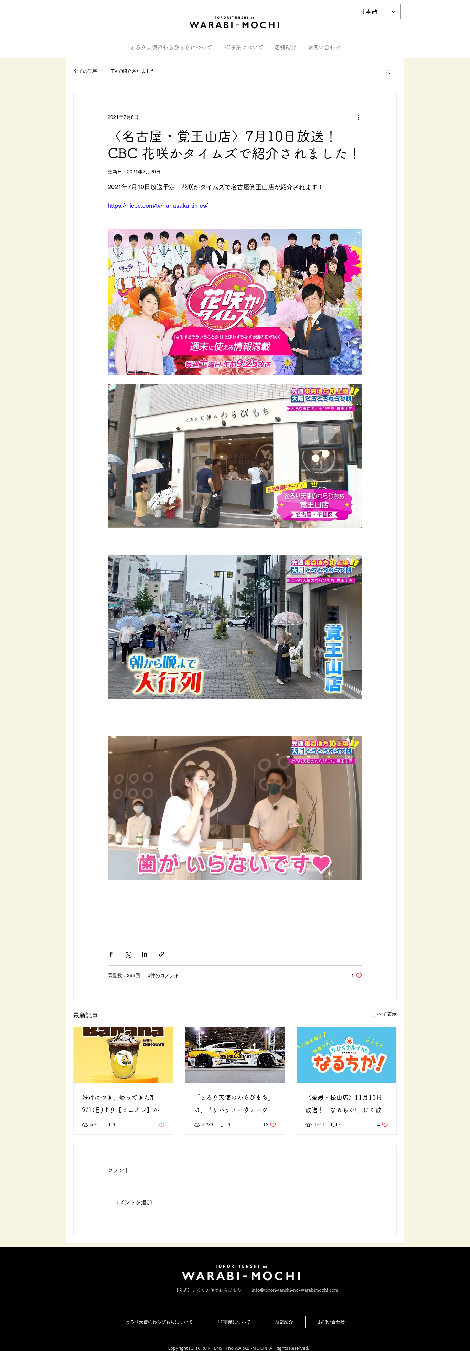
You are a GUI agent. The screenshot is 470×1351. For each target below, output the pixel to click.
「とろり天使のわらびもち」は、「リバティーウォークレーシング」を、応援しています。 (234, 1105)
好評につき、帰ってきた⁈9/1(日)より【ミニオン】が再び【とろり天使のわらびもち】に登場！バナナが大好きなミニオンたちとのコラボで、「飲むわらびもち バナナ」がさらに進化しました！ (122, 1105)
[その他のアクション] (358, 117)
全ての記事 (85, 71)
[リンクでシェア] (161, 954)
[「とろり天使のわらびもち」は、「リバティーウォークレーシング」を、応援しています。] (235, 1055)
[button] (388, 71)
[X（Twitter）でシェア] (128, 954)
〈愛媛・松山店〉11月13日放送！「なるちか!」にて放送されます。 (346, 1105)
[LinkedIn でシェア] (144, 954)
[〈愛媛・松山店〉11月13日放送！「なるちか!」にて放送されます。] (346, 1055)
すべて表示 (385, 1014)
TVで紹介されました (133, 71)
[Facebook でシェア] (111, 954)
